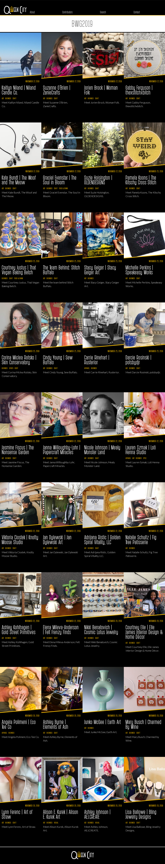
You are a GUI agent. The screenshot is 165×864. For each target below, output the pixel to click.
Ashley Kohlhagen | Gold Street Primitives (19, 629)
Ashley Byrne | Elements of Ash (55, 724)
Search (103, 12)
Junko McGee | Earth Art (102, 721)
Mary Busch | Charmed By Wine (144, 724)
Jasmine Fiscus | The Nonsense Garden (18, 449)
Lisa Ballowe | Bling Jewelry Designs (141, 814)
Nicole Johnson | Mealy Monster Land (102, 449)
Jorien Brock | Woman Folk (101, 90)
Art (3, 98)
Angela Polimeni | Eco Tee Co (19, 724)
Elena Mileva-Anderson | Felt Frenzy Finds (61, 629)
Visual (56, 822)
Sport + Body (13, 368)
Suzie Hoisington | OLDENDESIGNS (98, 180)
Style (145, 458)
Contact (137, 12)
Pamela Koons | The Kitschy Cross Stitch (141, 180)
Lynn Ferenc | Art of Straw (17, 814)
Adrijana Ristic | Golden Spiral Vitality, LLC (102, 539)
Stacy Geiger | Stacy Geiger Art (100, 269)
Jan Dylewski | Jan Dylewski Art (57, 539)
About (32, 12)
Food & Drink (63, 188)
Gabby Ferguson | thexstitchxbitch (139, 90)
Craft (14, 98)
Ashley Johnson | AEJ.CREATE (97, 814)
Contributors (67, 12)
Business (8, 98)
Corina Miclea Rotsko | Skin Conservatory (19, 359)
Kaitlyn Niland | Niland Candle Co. (19, 90)
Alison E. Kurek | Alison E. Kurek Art (60, 814)
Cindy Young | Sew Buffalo (58, 359)
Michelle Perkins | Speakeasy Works (139, 269)
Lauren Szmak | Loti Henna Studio (141, 449)
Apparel (87, 368)
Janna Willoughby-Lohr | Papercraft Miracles (61, 449)
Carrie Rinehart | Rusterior (97, 359)
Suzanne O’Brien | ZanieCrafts (57, 90)
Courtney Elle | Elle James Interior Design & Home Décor (144, 632)
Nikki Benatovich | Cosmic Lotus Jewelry (101, 629)
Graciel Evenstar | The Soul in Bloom (60, 180)
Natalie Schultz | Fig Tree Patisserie (141, 539)
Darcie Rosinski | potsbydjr (139, 359)
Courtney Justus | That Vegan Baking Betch (19, 269)
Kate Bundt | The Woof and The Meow (19, 180)
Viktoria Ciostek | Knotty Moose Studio (20, 539)
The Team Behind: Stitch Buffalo (61, 269)
